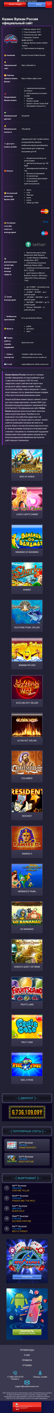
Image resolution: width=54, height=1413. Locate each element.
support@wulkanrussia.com (27, 1386)
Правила (27, 1360)
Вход (39, 4)
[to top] (48, 1407)
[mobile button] (48, 4)
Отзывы (27, 1365)
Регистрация (15, 4)
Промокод (27, 1277)
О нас (27, 1355)
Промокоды (27, 1350)
